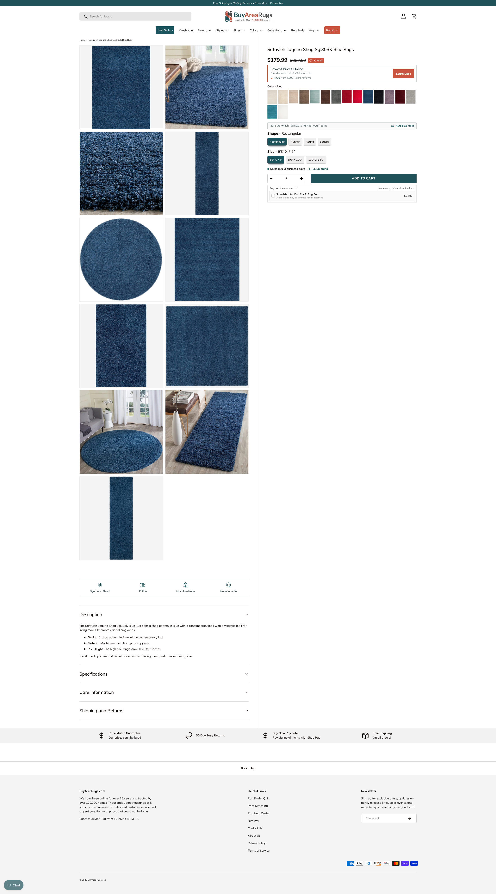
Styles (220, 30)
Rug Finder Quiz (259, 798)
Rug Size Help (405, 125)
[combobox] (135, 16)
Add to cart (363, 178)
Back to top (248, 768)
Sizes (236, 30)
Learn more (384, 188)
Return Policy (257, 843)
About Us (254, 835)
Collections (274, 30)
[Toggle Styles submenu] (227, 30)
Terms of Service (259, 850)
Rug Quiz (332, 30)
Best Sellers (165, 30)
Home (82, 40)
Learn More (403, 73)
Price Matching (258, 806)
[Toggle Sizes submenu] (243, 30)
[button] (414, 16)
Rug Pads (297, 30)
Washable (186, 30)
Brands (202, 30)
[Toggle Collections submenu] (285, 30)
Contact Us (255, 828)
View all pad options (403, 188)
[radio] (272, 97)
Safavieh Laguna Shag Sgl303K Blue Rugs (111, 40)
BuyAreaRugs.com (97, 879)
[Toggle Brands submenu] (210, 30)
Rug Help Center (259, 813)
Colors (254, 30)
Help (312, 30)
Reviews (253, 820)
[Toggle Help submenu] (318, 30)
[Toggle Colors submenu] (261, 30)
